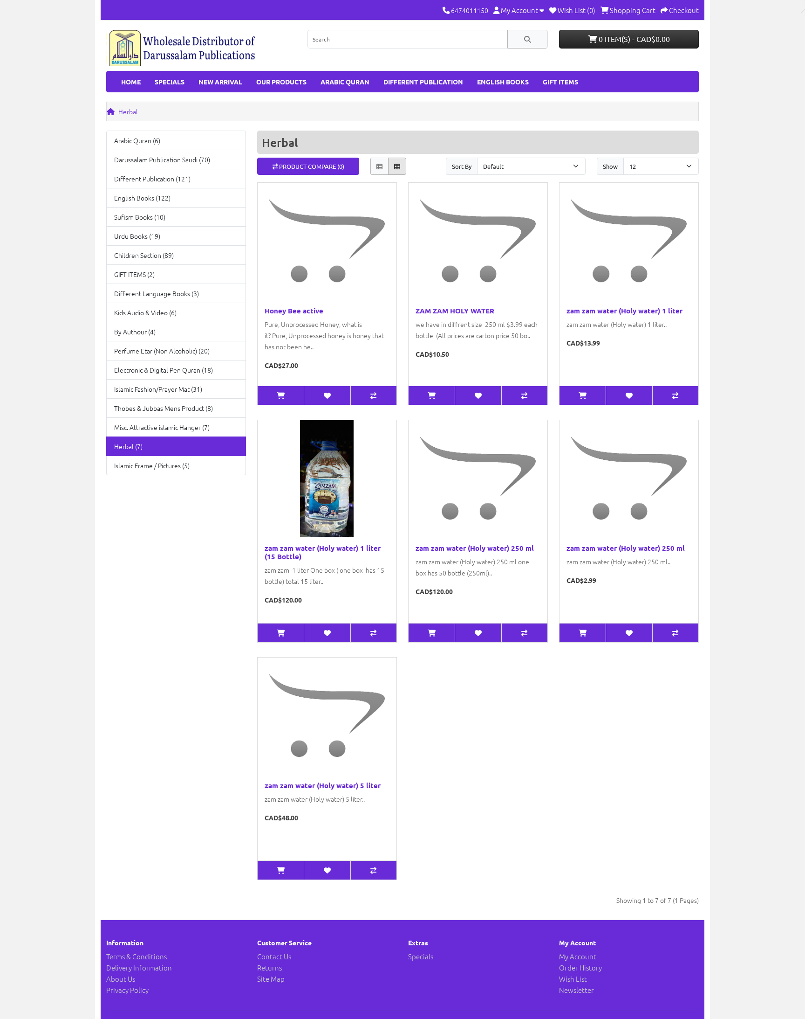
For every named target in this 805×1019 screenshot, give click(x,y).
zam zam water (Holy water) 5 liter (323, 785)
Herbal (128, 111)
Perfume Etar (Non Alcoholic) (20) (162, 350)
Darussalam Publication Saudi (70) (162, 159)
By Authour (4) (135, 331)
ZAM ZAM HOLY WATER (455, 310)
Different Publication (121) (152, 178)
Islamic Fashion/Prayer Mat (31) (158, 389)
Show (610, 166)
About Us (120, 979)
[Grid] (397, 166)
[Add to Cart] (281, 395)
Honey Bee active (294, 310)
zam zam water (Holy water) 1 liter (624, 310)
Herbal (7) (128, 446)
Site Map (271, 979)
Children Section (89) (144, 255)
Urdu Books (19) (137, 236)
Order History (580, 967)
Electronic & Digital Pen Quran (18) (163, 369)
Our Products (281, 81)
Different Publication (423, 81)
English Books (503, 81)
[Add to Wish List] (327, 395)
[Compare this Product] (373, 395)
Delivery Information (139, 967)
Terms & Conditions (136, 956)
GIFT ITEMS (560, 81)
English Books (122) (142, 197)
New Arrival (220, 81)
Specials (169, 81)
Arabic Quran (345, 81)
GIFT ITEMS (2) (134, 274)
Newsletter (576, 990)
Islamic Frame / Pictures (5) (152, 465)
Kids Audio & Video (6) (145, 312)
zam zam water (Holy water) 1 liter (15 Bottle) (323, 552)
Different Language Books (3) (156, 293)
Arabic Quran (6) (137, 140)
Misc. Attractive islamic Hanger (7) (162, 427)
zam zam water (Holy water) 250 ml (475, 548)
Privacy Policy (127, 990)
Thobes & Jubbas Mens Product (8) (163, 408)
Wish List (573, 979)
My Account (577, 956)
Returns (269, 967)
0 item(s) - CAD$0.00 (633, 38)
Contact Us (274, 956)
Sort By (461, 166)
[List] (379, 166)
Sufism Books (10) (139, 217)
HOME (131, 81)
